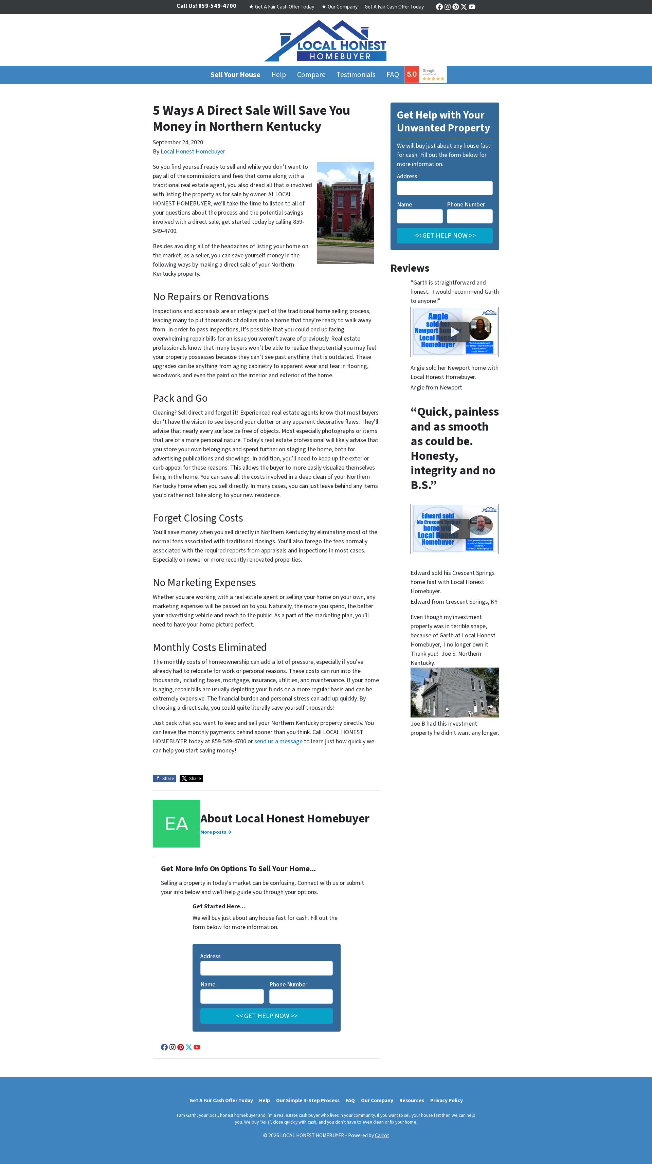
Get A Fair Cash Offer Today (394, 7)
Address (212, 956)
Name (207, 984)
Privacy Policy (446, 1100)
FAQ (392, 75)
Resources (411, 1100)
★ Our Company (339, 7)
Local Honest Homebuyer (193, 151)
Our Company (377, 1100)
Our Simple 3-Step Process (308, 1100)
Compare (311, 75)
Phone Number (288, 984)
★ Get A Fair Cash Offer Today (281, 7)
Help (278, 75)
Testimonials (356, 75)
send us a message (278, 741)
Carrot (382, 1135)
